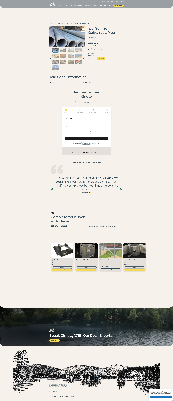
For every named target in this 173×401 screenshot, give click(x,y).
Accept (161, 396)
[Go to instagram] (54, 391)
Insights (112, 1)
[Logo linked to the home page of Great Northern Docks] (52, 4)
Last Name (89, 121)
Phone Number (68, 131)
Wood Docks (60, 23)
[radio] (90, 49)
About (107, 1)
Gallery (117, 1)
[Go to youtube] (57, 391)
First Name (67, 121)
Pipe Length (91, 45)
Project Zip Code (90, 131)
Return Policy (96, 376)
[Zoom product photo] (67, 36)
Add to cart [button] (62, 269)
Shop (55, 23)
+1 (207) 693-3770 (85, 152)
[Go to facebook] (50, 391)
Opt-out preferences (158, 399)
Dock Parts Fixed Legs (70, 23)
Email (66, 126)
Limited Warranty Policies (99, 374)
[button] (171, 389)
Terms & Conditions (97, 369)
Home (50, 23)
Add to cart (101, 58)
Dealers (103, 1)
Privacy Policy (163, 399)
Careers (122, 1)
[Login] (105, 6)
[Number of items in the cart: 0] (109, 5)
